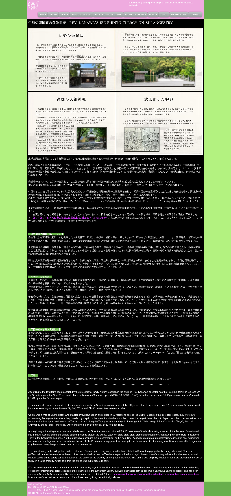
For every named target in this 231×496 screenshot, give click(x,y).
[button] (81, 14)
